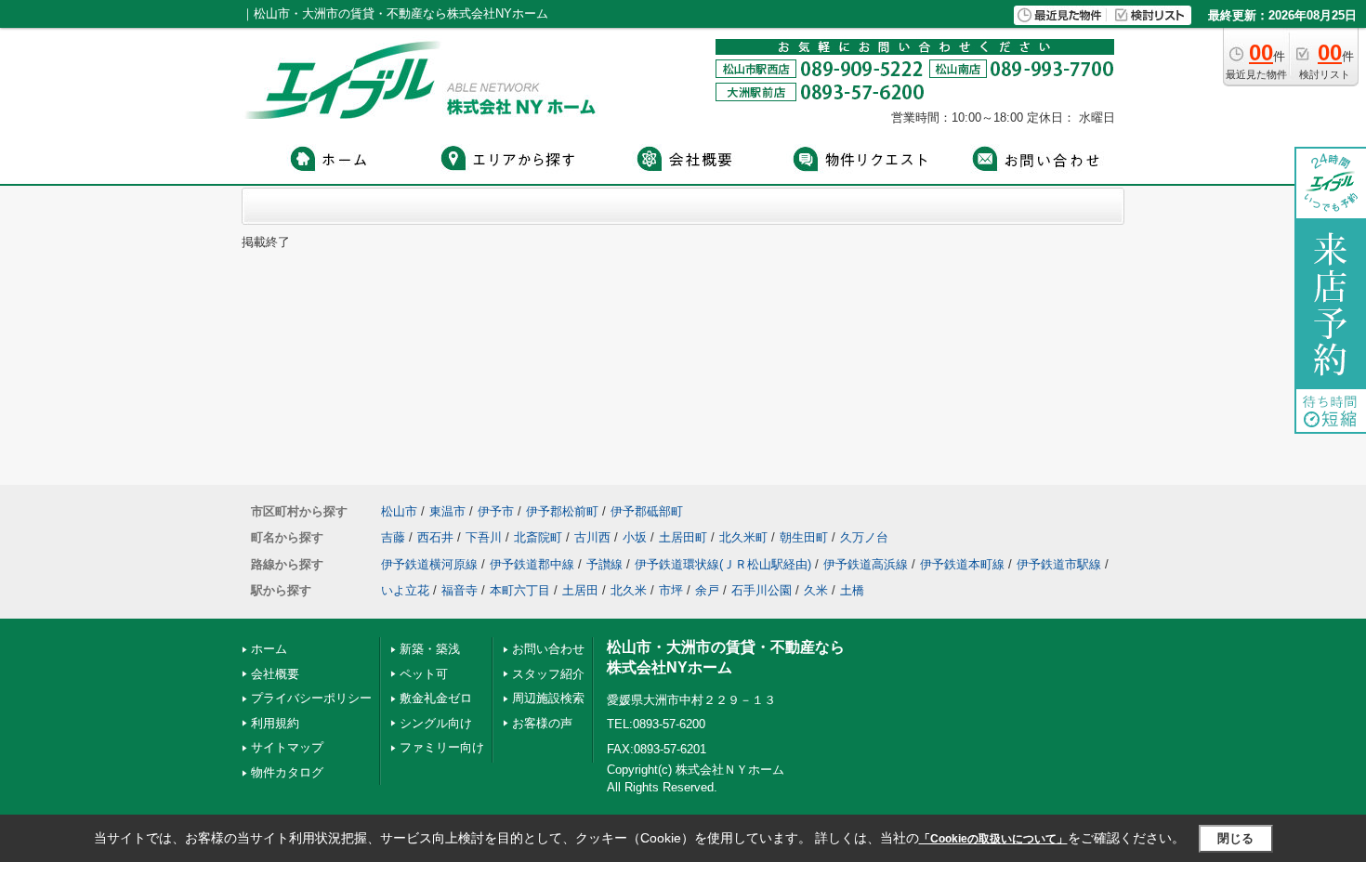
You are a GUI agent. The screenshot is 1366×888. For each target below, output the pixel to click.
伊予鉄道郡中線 (532, 564)
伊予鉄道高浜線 (865, 564)
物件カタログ (287, 772)
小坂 (635, 537)
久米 (816, 590)
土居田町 (683, 537)
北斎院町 (538, 537)
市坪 (671, 590)
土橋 (852, 590)
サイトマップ (287, 747)
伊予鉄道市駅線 (1059, 564)
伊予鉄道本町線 (962, 564)
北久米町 (743, 537)
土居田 (580, 590)
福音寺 (459, 590)
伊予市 (496, 511)
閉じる (1235, 838)
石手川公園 (761, 590)
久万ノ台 (864, 537)
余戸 (707, 590)
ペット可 (424, 674)
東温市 (447, 511)
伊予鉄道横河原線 (429, 564)
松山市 (399, 511)
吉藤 (393, 537)
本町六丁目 (520, 590)
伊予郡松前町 (562, 511)
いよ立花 (405, 590)
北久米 (629, 590)
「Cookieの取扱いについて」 (993, 838)
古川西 (592, 537)
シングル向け (436, 723)
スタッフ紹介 (548, 674)
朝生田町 (804, 537)
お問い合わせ (548, 649)
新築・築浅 (430, 649)
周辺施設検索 (548, 698)
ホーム (269, 649)
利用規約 (275, 723)
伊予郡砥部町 (647, 511)
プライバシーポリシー (311, 698)
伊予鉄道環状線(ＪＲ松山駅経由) (723, 564)
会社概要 (275, 674)
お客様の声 (542, 723)
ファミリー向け (442, 747)
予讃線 (604, 564)
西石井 (435, 537)
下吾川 (484, 537)
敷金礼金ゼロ (436, 698)
